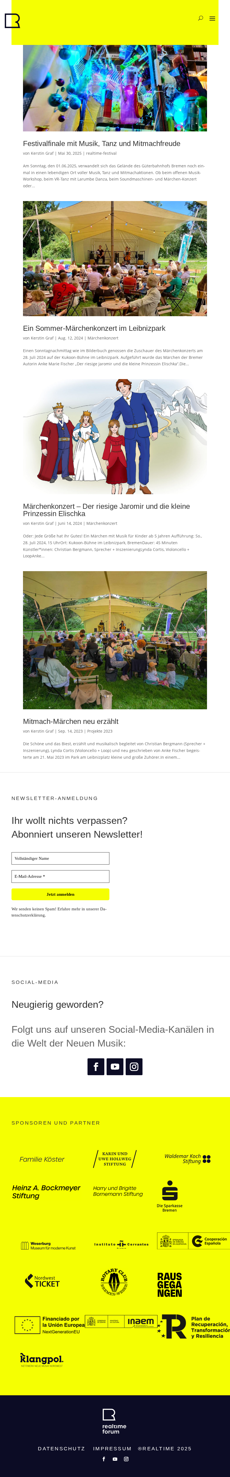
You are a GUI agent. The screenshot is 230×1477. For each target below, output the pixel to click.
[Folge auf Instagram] (134, 1066)
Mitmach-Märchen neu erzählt (70, 721)
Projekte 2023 (99, 731)
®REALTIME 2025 (165, 1448)
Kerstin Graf (42, 153)
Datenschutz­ (61, 1448)
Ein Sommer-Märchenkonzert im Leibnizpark (94, 328)
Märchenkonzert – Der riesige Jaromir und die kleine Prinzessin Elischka (106, 510)
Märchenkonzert (103, 338)
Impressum (112, 1448)
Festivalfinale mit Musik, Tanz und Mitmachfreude (101, 143)
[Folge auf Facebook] (96, 1066)
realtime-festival (101, 153)
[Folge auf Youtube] (115, 1066)
